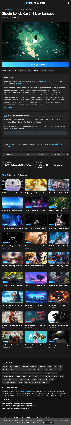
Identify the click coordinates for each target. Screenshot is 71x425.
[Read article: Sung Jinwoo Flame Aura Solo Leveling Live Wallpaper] (59, 297)
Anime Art (25, 366)
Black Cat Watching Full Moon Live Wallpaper (36, 325)
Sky (40, 379)
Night (48, 376)
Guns (55, 373)
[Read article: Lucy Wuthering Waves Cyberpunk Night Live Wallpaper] (12, 222)
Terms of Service (18, 417)
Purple (5, 379)
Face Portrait (15, 373)
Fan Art (24, 373)
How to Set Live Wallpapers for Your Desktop (17, 403)
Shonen (34, 379)
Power (61, 376)
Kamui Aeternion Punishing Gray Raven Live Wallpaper (36, 246)
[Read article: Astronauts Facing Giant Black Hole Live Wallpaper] (12, 258)
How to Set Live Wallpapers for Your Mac (15, 408)
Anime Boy (33, 366)
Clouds (40, 369)
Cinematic (32, 369)
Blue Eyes (6, 369)
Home (4, 9)
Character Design (21, 369)
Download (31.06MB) (35, 64)
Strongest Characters (9, 382)
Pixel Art (6, 242)
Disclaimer (29, 417)
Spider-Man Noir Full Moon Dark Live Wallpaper (59, 325)
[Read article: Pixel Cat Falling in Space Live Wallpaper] (12, 238)
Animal (9, 9)
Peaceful (54, 376)
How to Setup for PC (19, 133)
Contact (47, 417)
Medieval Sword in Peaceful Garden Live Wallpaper (59, 210)
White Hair (45, 382)
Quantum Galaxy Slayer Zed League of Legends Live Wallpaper (59, 266)
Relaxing (26, 379)
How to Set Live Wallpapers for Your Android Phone (19, 406)
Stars (51, 379)
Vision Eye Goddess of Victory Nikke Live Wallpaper (36, 345)
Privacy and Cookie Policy (35, 422)
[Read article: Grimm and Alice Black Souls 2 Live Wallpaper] (36, 222)
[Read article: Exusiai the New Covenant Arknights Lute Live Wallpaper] (12, 317)
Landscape (7, 207)
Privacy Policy (6, 417)
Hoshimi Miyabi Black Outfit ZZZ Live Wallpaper (59, 228)
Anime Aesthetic (14, 366)
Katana (18, 376)
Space (45, 379)
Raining (11, 379)
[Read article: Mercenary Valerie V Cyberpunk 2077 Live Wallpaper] (12, 277)
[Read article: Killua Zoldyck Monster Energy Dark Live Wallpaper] (59, 337)
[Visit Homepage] (35, 3)
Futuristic (31, 373)
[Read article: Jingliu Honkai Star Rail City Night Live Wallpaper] (59, 238)
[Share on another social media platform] (67, 154)
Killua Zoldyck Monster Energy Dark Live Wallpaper (59, 345)
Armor (49, 366)
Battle (60, 366)
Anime (5, 189)
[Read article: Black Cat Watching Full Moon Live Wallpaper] (36, 317)
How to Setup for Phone (51, 133)
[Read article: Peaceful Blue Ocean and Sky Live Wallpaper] (12, 204)
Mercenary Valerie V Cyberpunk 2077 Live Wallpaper (12, 285)
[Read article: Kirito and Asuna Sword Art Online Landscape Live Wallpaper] (12, 297)
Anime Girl (42, 366)
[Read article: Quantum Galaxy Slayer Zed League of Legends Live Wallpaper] (59, 258)
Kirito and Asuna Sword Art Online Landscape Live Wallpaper (12, 305)
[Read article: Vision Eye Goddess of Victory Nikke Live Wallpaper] (36, 337)
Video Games (29, 382)
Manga (24, 376)
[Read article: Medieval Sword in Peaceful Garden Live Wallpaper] (59, 204)
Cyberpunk (53, 369)
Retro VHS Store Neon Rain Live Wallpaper (36, 305)
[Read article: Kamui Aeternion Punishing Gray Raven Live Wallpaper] (36, 238)
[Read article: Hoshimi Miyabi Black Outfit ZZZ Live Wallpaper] (59, 222)
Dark (60, 369)
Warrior (37, 382)
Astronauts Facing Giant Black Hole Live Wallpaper (12, 266)
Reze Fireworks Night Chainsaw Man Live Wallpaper (59, 285)
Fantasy (52, 207)
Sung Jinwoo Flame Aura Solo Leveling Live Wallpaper (59, 305)
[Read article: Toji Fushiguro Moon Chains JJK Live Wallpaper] (12, 186)
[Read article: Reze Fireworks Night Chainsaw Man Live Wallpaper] (59, 277)
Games (29, 224)
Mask (30, 376)
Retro (29, 301)
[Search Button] (68, 3)
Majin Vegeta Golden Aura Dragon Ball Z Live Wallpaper (36, 193)
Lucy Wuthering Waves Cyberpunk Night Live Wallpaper (12, 228)
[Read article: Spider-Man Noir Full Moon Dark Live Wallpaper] (59, 317)
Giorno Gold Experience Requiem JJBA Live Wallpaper (36, 266)
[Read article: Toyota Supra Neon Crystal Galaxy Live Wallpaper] (36, 204)
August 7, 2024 (7, 17)
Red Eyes (19, 379)
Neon (42, 376)
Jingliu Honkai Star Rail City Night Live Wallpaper (59, 246)
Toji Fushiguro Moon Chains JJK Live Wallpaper (12, 193)
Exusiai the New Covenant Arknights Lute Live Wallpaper (12, 325)
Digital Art (6, 373)
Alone (4, 175)
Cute (46, 369)
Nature (36, 376)
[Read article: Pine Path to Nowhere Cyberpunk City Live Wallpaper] (12, 337)
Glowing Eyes (48, 373)
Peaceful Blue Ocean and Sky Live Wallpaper (12, 210)
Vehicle (29, 207)
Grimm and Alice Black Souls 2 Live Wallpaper (36, 228)
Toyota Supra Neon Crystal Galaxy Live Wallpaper (36, 210)
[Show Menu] (3, 3)
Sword (20, 382)
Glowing (38, 373)
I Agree (49, 422)
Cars (12, 369)
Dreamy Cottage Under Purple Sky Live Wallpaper (36, 285)
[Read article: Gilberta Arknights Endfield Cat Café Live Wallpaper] (59, 186)
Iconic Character (8, 376)
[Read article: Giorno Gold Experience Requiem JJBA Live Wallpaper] (36, 258)
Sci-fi (5, 262)
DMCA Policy (38, 417)
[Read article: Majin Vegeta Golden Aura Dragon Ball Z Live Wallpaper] (36, 186)
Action (5, 366)
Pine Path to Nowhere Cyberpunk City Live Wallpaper (12, 345)
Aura (55, 366)
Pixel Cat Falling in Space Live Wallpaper (12, 246)
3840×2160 (18, 84)
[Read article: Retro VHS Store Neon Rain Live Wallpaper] (36, 297)
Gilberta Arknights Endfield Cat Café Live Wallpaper (59, 193)
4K (19, 17)
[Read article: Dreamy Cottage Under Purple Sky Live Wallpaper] (36, 277)
